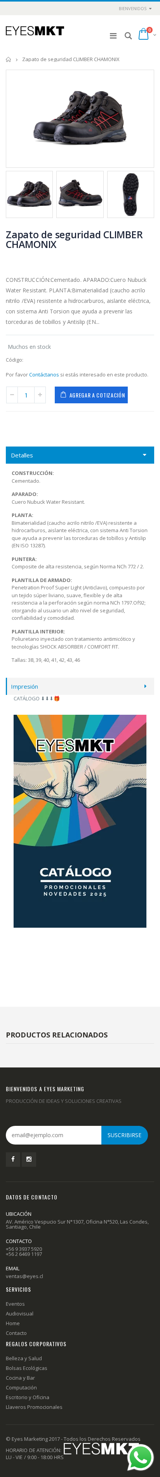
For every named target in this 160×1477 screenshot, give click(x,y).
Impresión (24, 686)
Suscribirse (124, 1135)
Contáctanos (44, 374)
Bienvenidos (132, 8)
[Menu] (113, 35)
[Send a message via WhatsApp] (140, 1457)
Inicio (9, 59)
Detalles (22, 455)
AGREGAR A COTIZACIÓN (97, 395)
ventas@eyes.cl (24, 1276)
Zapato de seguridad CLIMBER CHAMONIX (74, 239)
